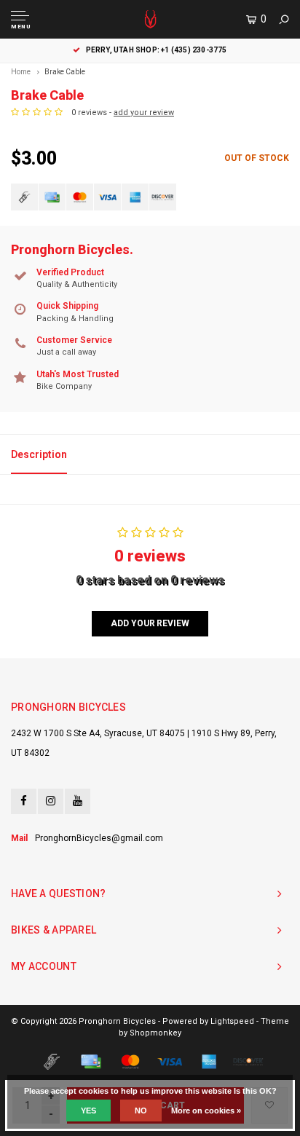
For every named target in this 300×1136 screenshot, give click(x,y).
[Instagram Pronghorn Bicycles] (50, 801)
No (141, 1110)
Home (21, 72)
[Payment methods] (24, 197)
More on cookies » (206, 1110)
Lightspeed (232, 1021)
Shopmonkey (155, 1033)
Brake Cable (64, 72)
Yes (88, 1110)
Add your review (150, 623)
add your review (144, 112)
